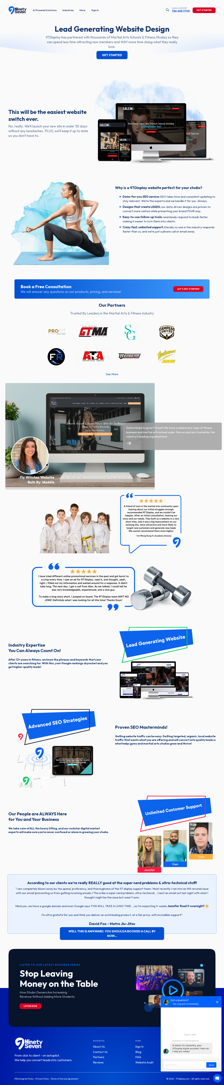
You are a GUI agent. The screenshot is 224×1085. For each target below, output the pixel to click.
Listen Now (30, 1006)
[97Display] (17, 10)
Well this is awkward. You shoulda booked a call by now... (112, 933)
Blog (138, 1052)
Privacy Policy (42, 1078)
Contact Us (100, 1052)
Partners (98, 1057)
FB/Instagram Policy (24, 1078)
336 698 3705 (181, 10)
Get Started (204, 10)
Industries (68, 10)
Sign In (95, 10)
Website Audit (144, 1062)
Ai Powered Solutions (45, 10)
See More (112, 374)
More (82, 10)
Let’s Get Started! (188, 289)
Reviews (98, 1062)
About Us (99, 1046)
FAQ (138, 1057)
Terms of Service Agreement (64, 1078)
